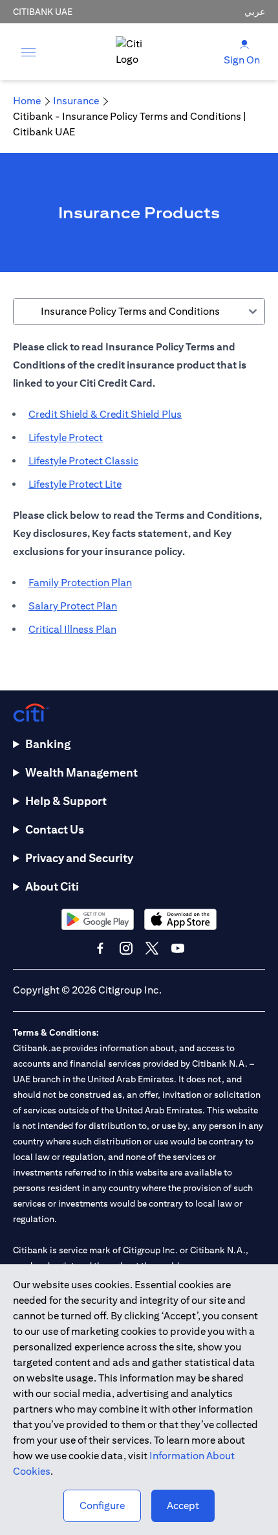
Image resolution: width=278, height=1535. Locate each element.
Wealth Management (81, 772)
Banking (47, 744)
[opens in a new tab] (97, 919)
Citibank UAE (42, 11)
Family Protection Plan (80, 582)
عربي (254, 11)
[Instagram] (126, 948)
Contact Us (54, 829)
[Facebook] (100, 948)
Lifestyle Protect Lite (75, 484)
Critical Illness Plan (72, 629)
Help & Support (66, 801)
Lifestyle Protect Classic (83, 461)
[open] (28, 52)
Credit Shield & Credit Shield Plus (105, 414)
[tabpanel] (139, 495)
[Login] (244, 44)
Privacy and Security (79, 858)
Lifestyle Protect (65, 437)
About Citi (52, 886)
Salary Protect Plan (72, 606)
